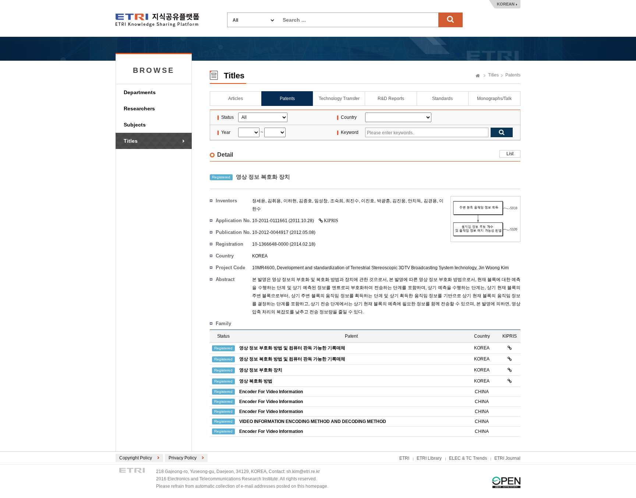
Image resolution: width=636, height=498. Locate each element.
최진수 (352, 200)
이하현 (290, 200)
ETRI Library (429, 458)
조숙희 (336, 200)
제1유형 (506, 482)
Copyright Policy (135, 457)
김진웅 (399, 200)
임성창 (321, 200)
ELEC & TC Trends (468, 458)
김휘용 (274, 200)
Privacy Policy (183, 457)
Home (477, 76)
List (509, 153)
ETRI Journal (507, 458)
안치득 (414, 200)
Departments (140, 92)
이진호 (367, 200)
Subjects (135, 125)
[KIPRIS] (510, 348)
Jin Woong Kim (493, 267)
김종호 (305, 200)
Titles (131, 141)
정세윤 (258, 200)
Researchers (139, 108)
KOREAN (506, 4)
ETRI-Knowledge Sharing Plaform (157, 20)
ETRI (404, 458)
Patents (512, 75)
